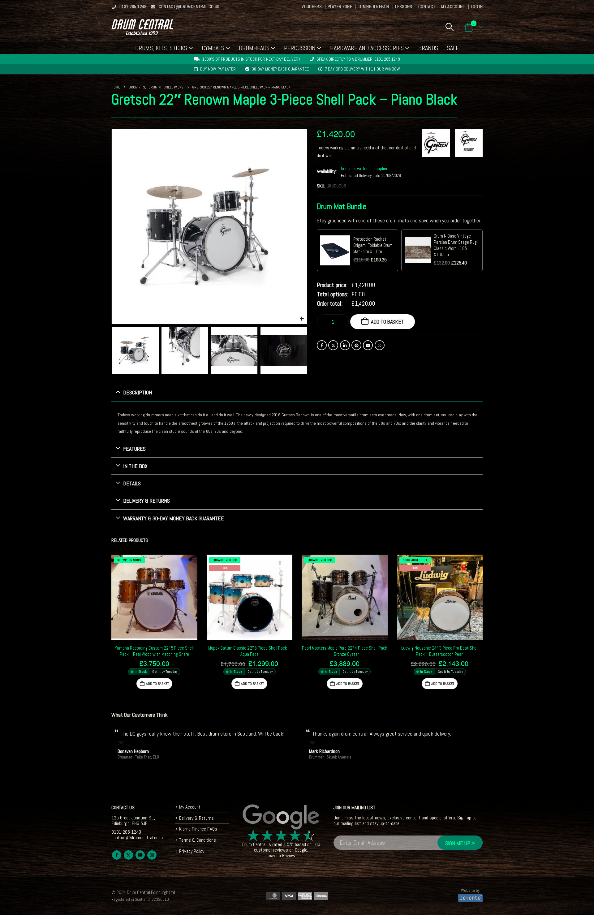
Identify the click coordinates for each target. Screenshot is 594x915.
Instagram (152, 855)
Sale (453, 48)
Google (301, 850)
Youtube (140, 855)
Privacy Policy (191, 851)
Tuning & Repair (373, 6)
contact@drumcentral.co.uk (189, 6)
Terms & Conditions (197, 840)
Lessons (403, 6)
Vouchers (312, 6)
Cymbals (213, 48)
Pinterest (356, 345)
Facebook (322, 345)
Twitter (333, 345)
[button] (449, 27)
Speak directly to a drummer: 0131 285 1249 (358, 59)
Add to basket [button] (157, 683)
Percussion (300, 48)
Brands (428, 48)
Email (368, 345)
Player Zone (340, 6)
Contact (426, 6)
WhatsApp (380, 345)
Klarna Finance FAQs (198, 829)
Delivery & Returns (196, 818)
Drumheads (254, 48)
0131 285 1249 (133, 6)
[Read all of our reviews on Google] (281, 817)
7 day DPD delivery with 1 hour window (362, 69)
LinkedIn (345, 345)
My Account (453, 6)
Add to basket (387, 321)
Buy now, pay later (218, 69)
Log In (477, 6)
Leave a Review (281, 855)
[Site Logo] (142, 27)
